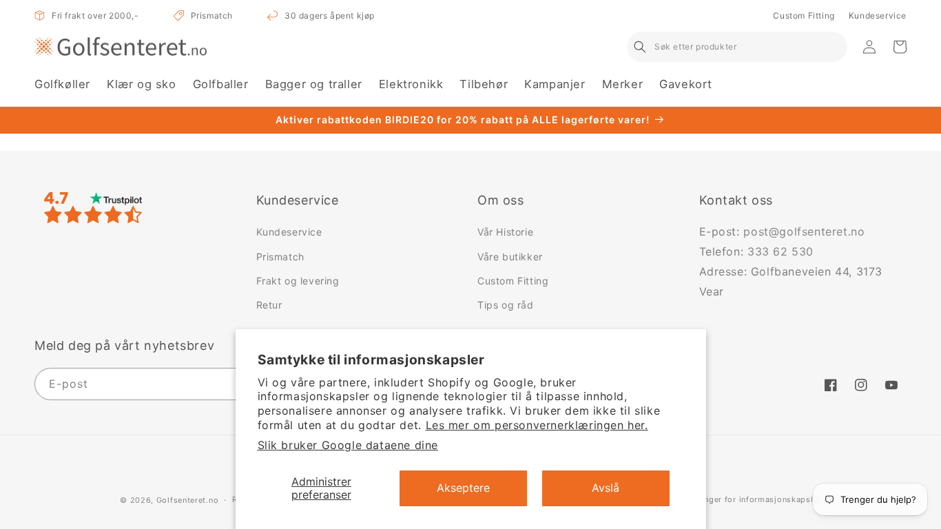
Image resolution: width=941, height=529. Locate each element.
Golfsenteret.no (187, 500)
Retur (269, 305)
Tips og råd (505, 305)
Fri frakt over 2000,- (95, 15)
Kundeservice (878, 15)
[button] (62, 84)
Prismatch (212, 15)
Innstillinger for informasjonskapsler (747, 499)
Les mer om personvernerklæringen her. (537, 425)
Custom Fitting (803, 15)
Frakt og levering (298, 281)
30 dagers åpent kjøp (330, 15)
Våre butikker (510, 256)
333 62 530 (780, 251)
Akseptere (463, 488)
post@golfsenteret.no (804, 231)
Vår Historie (505, 232)
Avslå (605, 488)
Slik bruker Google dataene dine (348, 445)
